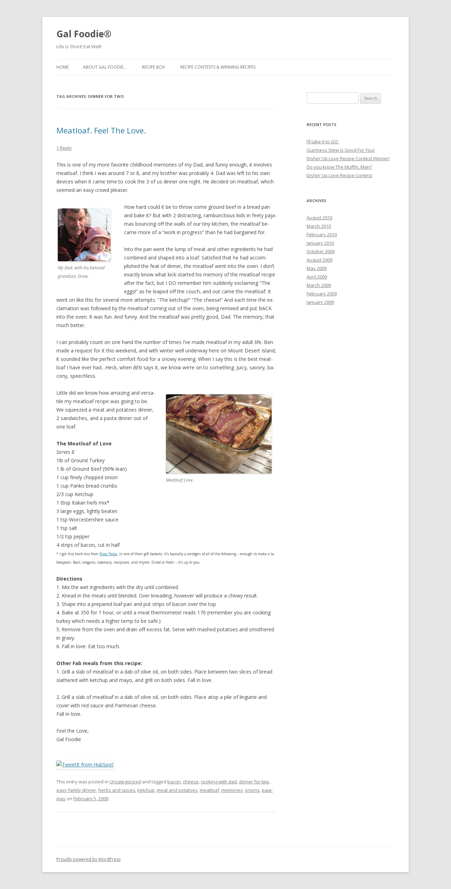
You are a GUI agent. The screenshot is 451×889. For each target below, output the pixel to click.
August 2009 (319, 260)
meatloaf (209, 790)
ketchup (146, 790)
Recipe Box (153, 67)
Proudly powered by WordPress (88, 859)
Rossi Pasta (108, 553)
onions (252, 790)
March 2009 (319, 285)
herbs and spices (116, 790)
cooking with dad (219, 781)
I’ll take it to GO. (323, 141)
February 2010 (322, 234)
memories (232, 790)
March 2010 (319, 226)
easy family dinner (76, 790)
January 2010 (320, 243)
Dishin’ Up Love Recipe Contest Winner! (348, 158)
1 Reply (64, 148)
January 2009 (320, 302)
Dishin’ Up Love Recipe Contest (339, 175)
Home (62, 67)
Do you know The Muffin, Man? (339, 167)
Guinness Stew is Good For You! (341, 150)
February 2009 (322, 293)
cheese (191, 781)
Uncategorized (125, 781)
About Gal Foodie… (104, 67)
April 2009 (317, 277)
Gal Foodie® (83, 33)
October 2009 (321, 251)
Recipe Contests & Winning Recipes (217, 67)
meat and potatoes (177, 790)
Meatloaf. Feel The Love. (101, 130)
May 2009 (317, 268)
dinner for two (254, 781)
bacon (174, 781)
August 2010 (319, 217)
